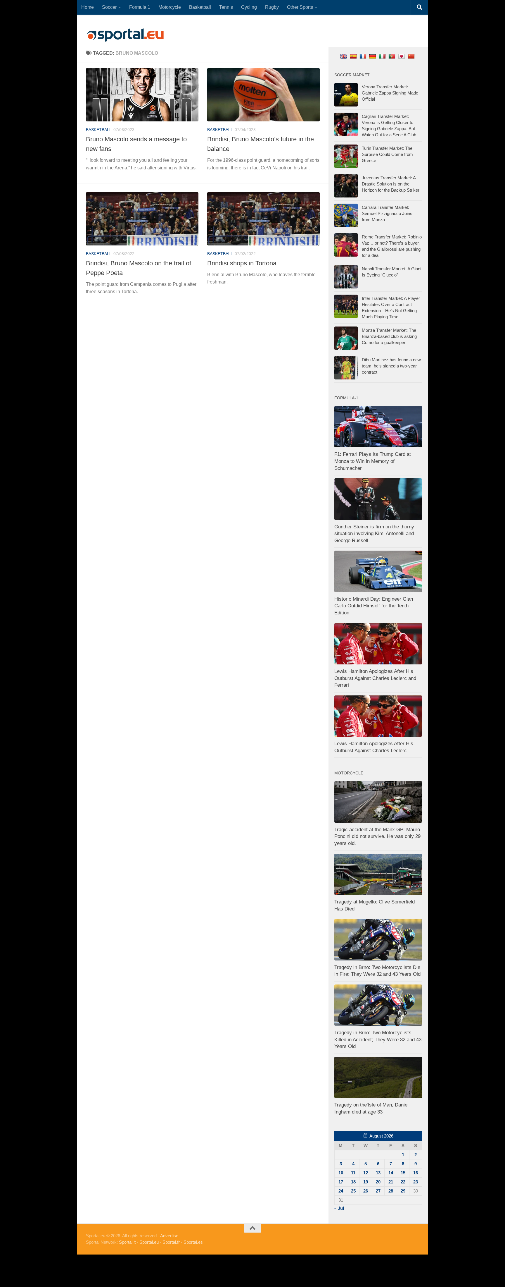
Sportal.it (127, 1242)
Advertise (169, 1235)
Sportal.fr (171, 1242)
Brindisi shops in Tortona (241, 263)
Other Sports (300, 7)
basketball (99, 129)
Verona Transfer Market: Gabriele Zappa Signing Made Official (390, 93)
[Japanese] (402, 56)
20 (378, 1181)
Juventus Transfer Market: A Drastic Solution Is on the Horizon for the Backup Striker (390, 184)
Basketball (200, 7)
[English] (344, 56)
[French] (363, 56)
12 (365, 1172)
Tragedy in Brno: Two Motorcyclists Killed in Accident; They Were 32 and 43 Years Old (377, 1039)
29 (403, 1190)
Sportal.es (193, 1242)
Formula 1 (139, 7)
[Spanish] (354, 56)
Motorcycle (169, 7)
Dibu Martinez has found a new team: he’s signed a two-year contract (391, 365)
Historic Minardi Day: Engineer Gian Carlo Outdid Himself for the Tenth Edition (373, 606)
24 (340, 1190)
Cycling (249, 7)
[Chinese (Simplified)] (412, 56)
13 (378, 1172)
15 (403, 1172)
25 (353, 1190)
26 (365, 1190)
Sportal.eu (149, 1242)
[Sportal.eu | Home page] (125, 35)
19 (365, 1181)
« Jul (339, 1208)
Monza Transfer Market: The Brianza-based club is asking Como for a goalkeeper (389, 336)
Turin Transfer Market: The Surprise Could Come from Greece (387, 154)
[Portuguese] (392, 56)
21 (390, 1181)
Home (87, 7)
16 (415, 1172)
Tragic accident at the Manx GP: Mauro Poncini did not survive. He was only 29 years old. (377, 836)
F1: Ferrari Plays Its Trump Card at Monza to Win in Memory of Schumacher (372, 461)
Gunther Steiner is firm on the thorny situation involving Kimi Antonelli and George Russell (374, 533)
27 (378, 1190)
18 (353, 1181)
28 (390, 1190)
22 (403, 1181)
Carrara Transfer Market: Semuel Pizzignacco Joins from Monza (387, 213)
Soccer (109, 7)
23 (415, 1181)
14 (390, 1172)
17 (340, 1181)
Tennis (226, 7)
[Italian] (383, 56)
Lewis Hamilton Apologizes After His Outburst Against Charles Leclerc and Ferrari (375, 678)
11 (353, 1172)
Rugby (272, 7)
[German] (373, 56)
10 (340, 1172)
